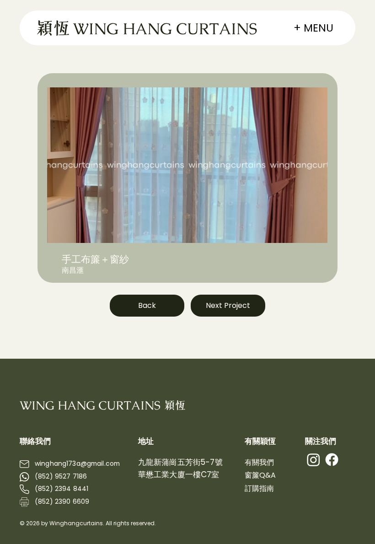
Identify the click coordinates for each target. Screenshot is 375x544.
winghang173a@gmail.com (77, 463)
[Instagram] (313, 459)
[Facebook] (331, 459)
